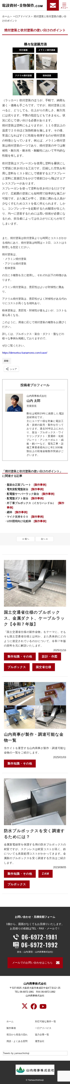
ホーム (6, 16)
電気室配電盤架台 (25, 489)
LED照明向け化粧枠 (26, 521)
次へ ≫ (44, 539)
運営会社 (39, 1041)
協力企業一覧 (42, 1034)
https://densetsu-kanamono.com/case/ (24, 352)
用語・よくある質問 (16, 1041)
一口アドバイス (22, 16)
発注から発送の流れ (16, 1034)
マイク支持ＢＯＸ (25, 516)
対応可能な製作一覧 (45, 1021)
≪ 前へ (25, 539)
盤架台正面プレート (26, 484)
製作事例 (11, 1028)
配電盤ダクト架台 (25, 498)
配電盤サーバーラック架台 (30, 493)
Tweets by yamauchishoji (16, 1053)
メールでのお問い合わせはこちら (32, 962)
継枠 (17, 512)
